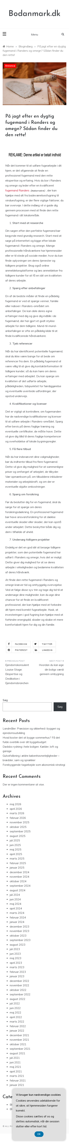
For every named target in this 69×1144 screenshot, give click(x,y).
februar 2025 (18, 863)
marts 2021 (17, 1076)
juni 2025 (15, 845)
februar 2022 (18, 1026)
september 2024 (20, 885)
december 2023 (19, 926)
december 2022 (19, 981)
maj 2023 (15, 958)
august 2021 (17, 1053)
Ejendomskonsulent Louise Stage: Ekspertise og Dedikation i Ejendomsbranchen (17, 674)
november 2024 (19, 876)
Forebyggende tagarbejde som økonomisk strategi (34, 764)
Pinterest (21, 650)
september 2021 (20, 1048)
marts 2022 (17, 1021)
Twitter (47, 644)
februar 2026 (18, 818)
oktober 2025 (18, 827)
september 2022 (20, 994)
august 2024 (17, 890)
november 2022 (19, 985)
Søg (5, 700)
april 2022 (16, 1017)
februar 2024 (18, 917)
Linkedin (47, 650)
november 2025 (19, 822)
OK (39, 1134)
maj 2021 (15, 1067)
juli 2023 (15, 949)
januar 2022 (17, 1030)
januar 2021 (17, 1085)
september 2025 (20, 831)
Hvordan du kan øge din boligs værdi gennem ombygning (51, 669)
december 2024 (19, 872)
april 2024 (16, 908)
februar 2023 (18, 972)
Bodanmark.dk (34, 14)
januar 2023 (17, 976)
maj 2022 (15, 1012)
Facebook (21, 644)
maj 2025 (15, 849)
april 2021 (16, 1071)
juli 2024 (15, 894)
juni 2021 (15, 1062)
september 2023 (20, 940)
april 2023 (16, 962)
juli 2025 (15, 840)
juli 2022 (15, 1003)
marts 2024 (17, 913)
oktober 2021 (18, 1044)
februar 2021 (18, 1080)
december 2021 (19, 1035)
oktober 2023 (18, 935)
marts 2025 (17, 858)
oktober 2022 (18, 990)
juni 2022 (15, 1008)
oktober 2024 (18, 881)
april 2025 (16, 854)
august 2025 (17, 836)
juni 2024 (15, 899)
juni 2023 (15, 953)
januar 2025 (17, 867)
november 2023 (19, 931)
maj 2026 (15, 804)
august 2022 (17, 999)
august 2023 (17, 944)
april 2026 (16, 808)
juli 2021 (15, 1057)
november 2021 (19, 1039)
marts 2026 (17, 813)
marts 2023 (17, 967)
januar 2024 (17, 922)
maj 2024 (15, 904)
